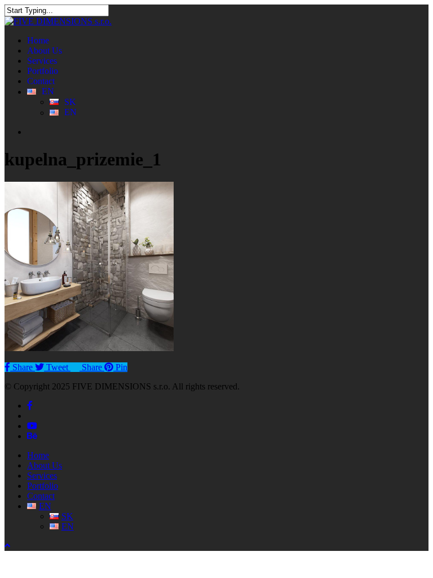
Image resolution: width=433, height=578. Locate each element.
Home (38, 455)
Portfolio (42, 486)
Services (42, 475)
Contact (41, 496)
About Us (44, 465)
